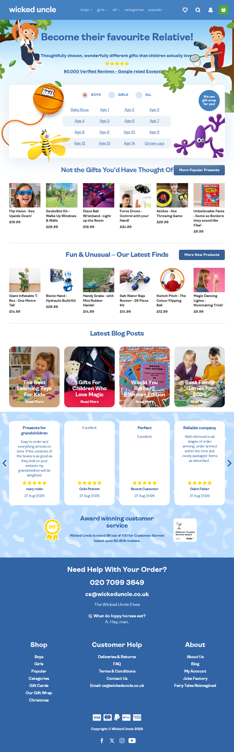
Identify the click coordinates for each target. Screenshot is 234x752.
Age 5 (104, 121)
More (199, 170)
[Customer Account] (210, 9)
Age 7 (154, 121)
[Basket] (223, 9)
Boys (85, 10)
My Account (195, 671)
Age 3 (154, 110)
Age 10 (129, 132)
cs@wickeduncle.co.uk (117, 594)
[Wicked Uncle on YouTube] (132, 740)
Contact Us (117, 678)
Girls (101, 10)
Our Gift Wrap (39, 693)
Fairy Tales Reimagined (195, 686)
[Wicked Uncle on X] (112, 740)
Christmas (38, 700)
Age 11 (154, 132)
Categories (134, 10)
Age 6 (130, 121)
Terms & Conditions (117, 671)
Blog (195, 664)
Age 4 (80, 121)
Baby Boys (80, 110)
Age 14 (129, 143)
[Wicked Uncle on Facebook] (101, 740)
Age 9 (104, 132)
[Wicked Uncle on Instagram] (122, 740)
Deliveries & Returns (117, 657)
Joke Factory (195, 678)
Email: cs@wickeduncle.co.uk (117, 686)
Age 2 (129, 110)
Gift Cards (38, 686)
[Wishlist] (185, 9)
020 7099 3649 (117, 582)
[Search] (197, 9)
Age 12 (79, 143)
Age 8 (79, 132)
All (115, 10)
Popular (155, 10)
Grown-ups (154, 143)
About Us (195, 657)
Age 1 (104, 110)
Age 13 (104, 143)
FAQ (117, 664)
